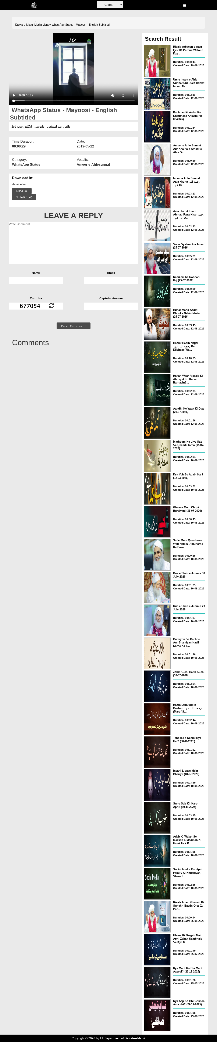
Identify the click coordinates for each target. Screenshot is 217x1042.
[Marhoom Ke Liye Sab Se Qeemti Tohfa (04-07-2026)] (157, 456)
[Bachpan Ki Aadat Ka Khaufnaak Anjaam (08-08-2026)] (157, 127)
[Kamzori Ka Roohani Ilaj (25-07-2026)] (157, 291)
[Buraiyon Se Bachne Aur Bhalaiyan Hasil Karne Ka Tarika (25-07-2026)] (157, 653)
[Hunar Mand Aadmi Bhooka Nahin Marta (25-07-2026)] (157, 324)
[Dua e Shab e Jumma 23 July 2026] (157, 620)
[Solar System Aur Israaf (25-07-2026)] (157, 258)
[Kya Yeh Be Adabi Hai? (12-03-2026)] (157, 489)
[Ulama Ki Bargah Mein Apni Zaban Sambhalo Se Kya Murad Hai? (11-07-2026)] (157, 950)
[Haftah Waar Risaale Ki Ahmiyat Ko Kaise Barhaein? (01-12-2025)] (157, 390)
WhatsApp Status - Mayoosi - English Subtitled (81, 24)
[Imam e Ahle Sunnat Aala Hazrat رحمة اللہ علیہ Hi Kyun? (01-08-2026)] (157, 192)
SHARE (22, 197)
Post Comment (73, 326)
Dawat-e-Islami (24, 24)
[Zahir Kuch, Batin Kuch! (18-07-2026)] (157, 686)
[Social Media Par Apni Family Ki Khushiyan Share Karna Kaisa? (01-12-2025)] (157, 884)
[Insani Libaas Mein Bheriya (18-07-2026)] (157, 785)
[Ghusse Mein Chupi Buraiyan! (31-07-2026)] (157, 522)
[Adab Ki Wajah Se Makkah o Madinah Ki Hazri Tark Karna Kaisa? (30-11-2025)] (157, 851)
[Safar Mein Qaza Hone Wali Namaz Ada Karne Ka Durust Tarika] (157, 555)
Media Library (42, 24)
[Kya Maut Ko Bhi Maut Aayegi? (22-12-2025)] (157, 982)
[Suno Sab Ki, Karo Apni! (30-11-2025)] (157, 818)
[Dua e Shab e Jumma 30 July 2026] (157, 587)
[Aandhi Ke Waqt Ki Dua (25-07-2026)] (157, 423)
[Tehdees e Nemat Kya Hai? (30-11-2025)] (157, 752)
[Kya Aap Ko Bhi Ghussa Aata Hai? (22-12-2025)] (157, 1015)
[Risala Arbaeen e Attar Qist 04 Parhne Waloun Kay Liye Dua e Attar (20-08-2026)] (157, 61)
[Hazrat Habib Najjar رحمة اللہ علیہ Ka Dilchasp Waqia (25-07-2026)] (157, 357)
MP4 (20, 191)
